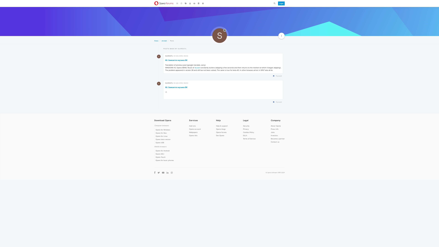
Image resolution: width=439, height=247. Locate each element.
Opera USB (160, 143)
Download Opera (162, 120)
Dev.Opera (220, 135)
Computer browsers (161, 126)
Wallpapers (193, 132)
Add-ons (192, 126)
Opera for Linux (161, 136)
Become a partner (278, 139)
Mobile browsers (160, 147)
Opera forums (221, 132)
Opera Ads (193, 135)
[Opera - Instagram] (172, 172)
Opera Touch (160, 157)
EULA (245, 135)
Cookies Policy (248, 132)
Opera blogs (221, 129)
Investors (274, 135)
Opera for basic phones (165, 160)
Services (193, 120)
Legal (246, 120)
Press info (274, 129)
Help (218, 120)
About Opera (276, 126)
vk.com (197, 68)
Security (246, 126)
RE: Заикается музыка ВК (176, 60)
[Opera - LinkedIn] (167, 172)
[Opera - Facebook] (155, 172)
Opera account (195, 129)
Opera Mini (160, 154)
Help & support (222, 126)
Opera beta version (163, 139)
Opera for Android (163, 151)
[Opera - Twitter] (159, 172)
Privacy (246, 129)
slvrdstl (169, 56)
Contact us (275, 142)
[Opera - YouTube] (163, 172)
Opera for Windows (163, 130)
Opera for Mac (161, 133)
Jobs (273, 132)
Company (275, 120)
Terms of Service (249, 139)
